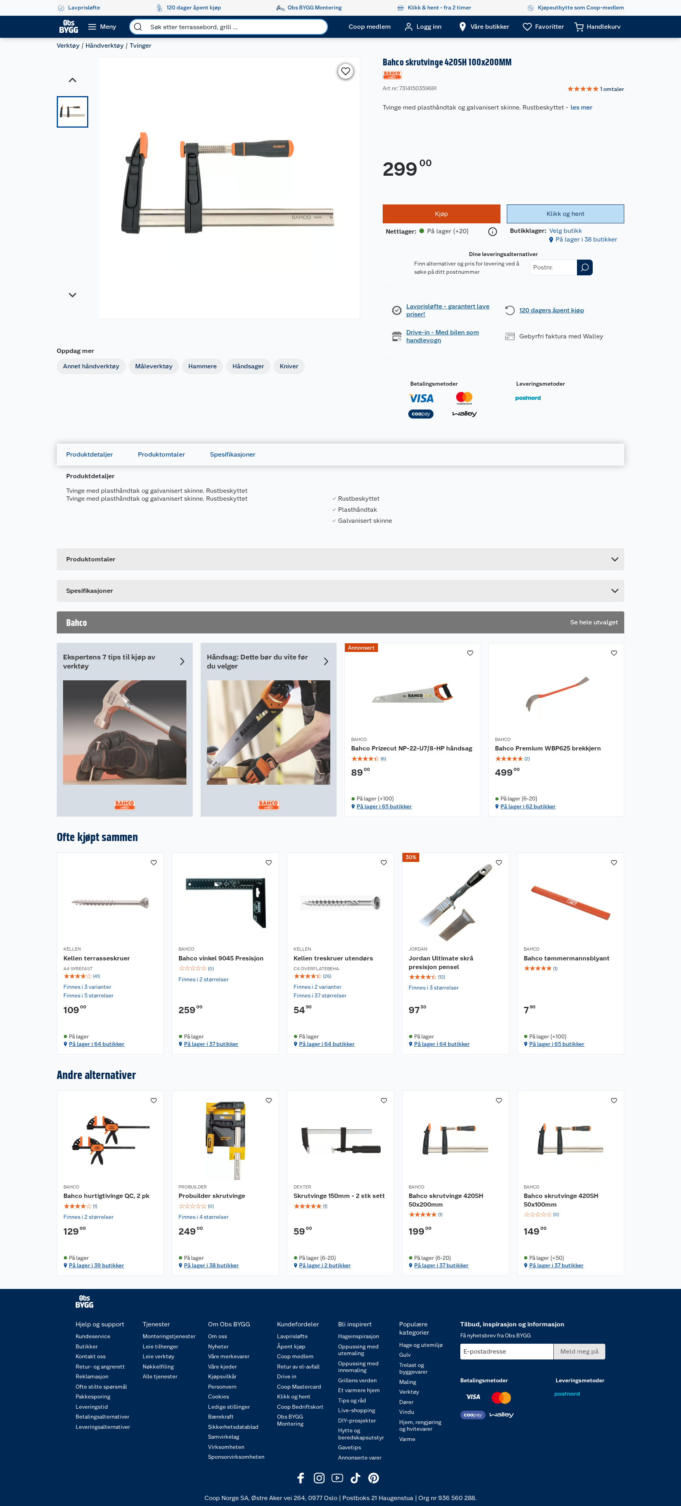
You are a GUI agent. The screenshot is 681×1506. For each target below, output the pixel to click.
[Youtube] (337, 1478)
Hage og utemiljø (421, 1345)
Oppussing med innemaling (358, 1367)
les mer (581, 107)
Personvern (222, 1386)
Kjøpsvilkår (222, 1376)
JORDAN (418, 949)
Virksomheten (226, 1447)
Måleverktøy (154, 366)
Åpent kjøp (291, 1346)
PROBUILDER (193, 1187)
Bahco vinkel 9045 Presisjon (221, 958)
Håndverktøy (105, 45)
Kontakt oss (91, 1356)
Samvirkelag (223, 1437)
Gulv (405, 1355)
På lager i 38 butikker (586, 239)
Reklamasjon (92, 1376)
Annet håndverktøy (91, 366)
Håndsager (248, 366)
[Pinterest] (374, 1478)
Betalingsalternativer (102, 1416)
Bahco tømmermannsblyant (567, 958)
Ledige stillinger (229, 1407)
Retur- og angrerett (100, 1366)
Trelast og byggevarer (413, 1368)
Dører (406, 1402)
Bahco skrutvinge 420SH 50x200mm (446, 1200)
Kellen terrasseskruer (96, 958)
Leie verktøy (158, 1356)
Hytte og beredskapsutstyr (361, 1434)
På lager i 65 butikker (384, 806)
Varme (407, 1439)
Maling (407, 1382)
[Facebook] (301, 1478)
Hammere (202, 366)
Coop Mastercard (299, 1386)
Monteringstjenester (169, 1336)
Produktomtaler (161, 454)
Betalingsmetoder (434, 384)
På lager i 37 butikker (211, 1044)
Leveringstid (92, 1407)
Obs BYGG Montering (290, 1420)
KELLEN (72, 949)
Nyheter (218, 1346)
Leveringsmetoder (540, 384)
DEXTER (302, 1187)
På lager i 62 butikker (528, 806)
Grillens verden (357, 1380)
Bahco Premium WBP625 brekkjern (548, 748)
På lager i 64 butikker (97, 1044)
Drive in (286, 1376)
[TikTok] (355, 1478)
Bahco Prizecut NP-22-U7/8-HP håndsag (411, 748)
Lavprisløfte (292, 1336)
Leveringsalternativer (103, 1427)
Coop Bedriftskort (300, 1407)
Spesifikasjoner (232, 454)
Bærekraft (221, 1416)
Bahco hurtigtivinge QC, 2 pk (106, 1196)
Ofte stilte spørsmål (101, 1386)
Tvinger (140, 45)
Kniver (289, 366)
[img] (412, 758)
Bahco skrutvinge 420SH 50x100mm (561, 1200)
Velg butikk (565, 230)
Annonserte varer (359, 1457)
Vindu (406, 1412)
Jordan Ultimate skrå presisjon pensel (441, 962)
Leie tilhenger (160, 1346)
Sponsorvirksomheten (236, 1457)
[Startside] (69, 27)
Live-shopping (356, 1410)
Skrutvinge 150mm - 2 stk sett (339, 1196)
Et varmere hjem (359, 1390)
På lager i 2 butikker (325, 1265)
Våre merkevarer (228, 1356)
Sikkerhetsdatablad (233, 1427)
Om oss (217, 1336)
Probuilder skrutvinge (212, 1196)
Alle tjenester (160, 1376)
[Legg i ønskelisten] (345, 71)
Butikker (87, 1346)
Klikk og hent (294, 1396)
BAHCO (359, 739)
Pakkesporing (93, 1396)
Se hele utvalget (594, 622)
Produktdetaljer (89, 454)
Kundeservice (93, 1336)
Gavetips (349, 1447)
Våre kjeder (222, 1366)
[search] (138, 27)
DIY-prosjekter (357, 1420)
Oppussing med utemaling (358, 1350)
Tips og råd (352, 1400)
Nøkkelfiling (158, 1366)
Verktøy (68, 45)
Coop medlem (295, 1356)
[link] (595, 89)
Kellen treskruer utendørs (333, 958)
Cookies (218, 1396)
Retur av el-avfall (298, 1366)
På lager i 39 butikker (96, 1265)
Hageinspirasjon (358, 1336)
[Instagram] (319, 1478)
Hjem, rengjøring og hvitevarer (420, 1425)
